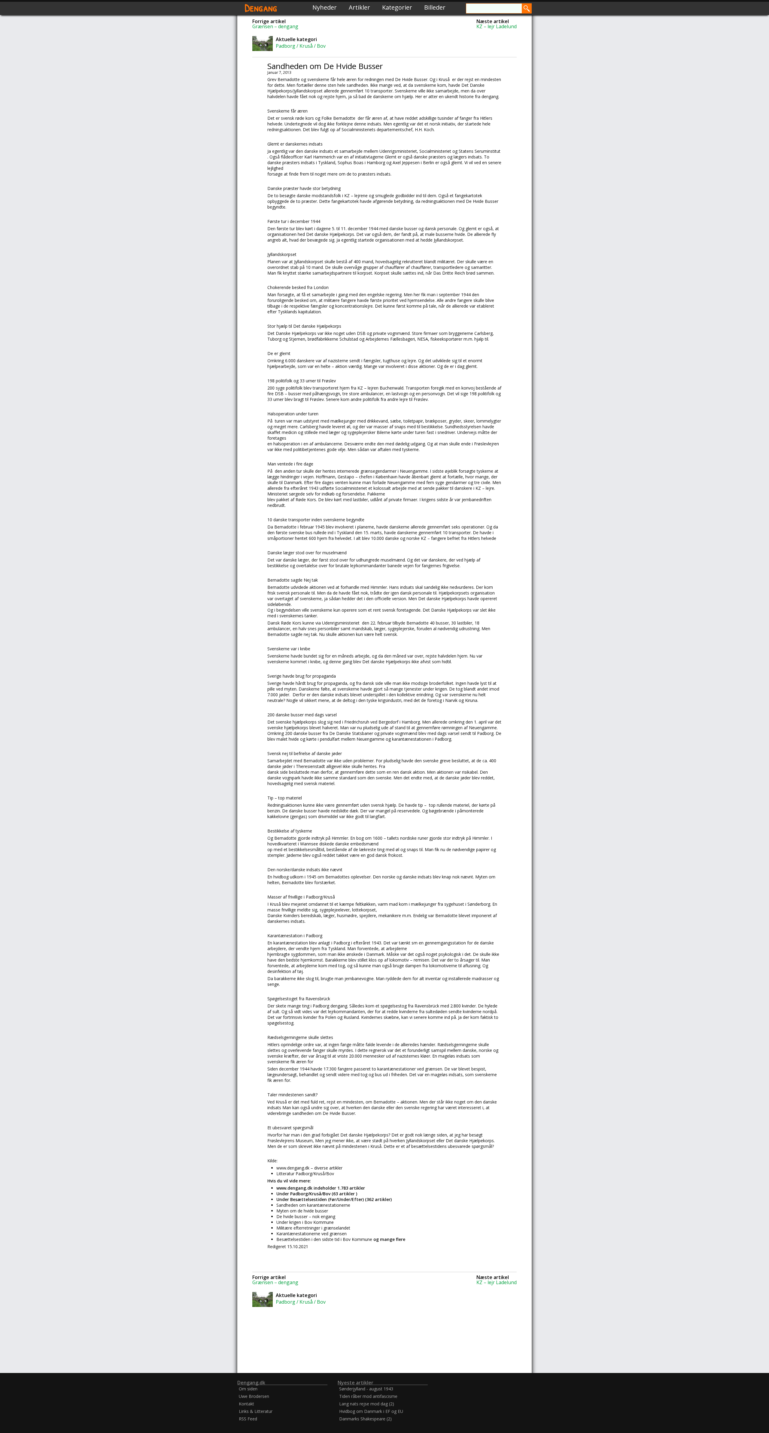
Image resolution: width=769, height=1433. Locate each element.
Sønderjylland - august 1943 (366, 1389)
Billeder (434, 7)
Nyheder (324, 7)
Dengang (261, 7)
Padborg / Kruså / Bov (301, 46)
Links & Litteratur (255, 1411)
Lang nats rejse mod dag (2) (366, 1404)
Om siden (248, 1389)
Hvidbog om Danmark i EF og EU (371, 1411)
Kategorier (397, 7)
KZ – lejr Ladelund (496, 26)
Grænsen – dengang (275, 26)
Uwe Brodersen (254, 1396)
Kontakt (246, 1404)
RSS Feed (248, 1419)
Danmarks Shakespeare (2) (365, 1419)
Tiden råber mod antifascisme (368, 1396)
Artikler (359, 7)
